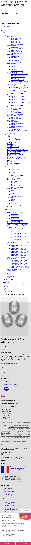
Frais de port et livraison (10, 502)
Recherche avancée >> (7, 282)
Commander (7, 20)
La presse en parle (8, 494)
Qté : (2, 375)
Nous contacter (8, 488)
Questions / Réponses (9, 505)
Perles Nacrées (8, 291)
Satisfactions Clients (9, 491)
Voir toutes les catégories (17, 44)
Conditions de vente (9, 508)
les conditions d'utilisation (16, 458)
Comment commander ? (10, 506)
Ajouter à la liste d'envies (10, 384)
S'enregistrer (7, 26)
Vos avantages (7, 492)
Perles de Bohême (8, 290)
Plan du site (7, 489)
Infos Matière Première (10, 495)
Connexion (7, 28)
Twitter (6, 390)
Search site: (4, 284)
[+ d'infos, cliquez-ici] (11, 480)
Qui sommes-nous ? (9, 511)
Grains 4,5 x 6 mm (9, 293)
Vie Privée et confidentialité (11, 509)
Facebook (6, 389)
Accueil (3, 32)
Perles (5, 288)
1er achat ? (7, 503)
